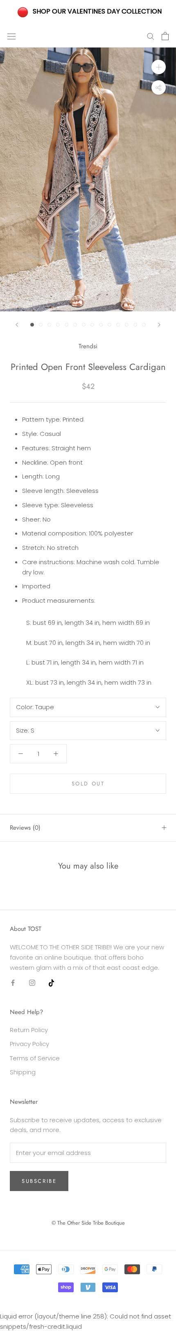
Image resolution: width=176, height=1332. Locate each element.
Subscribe (39, 1181)
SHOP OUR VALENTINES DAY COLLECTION (97, 11)
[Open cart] (165, 36)
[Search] (150, 35)
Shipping (23, 1072)
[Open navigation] (11, 36)
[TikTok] (51, 982)
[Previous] (17, 325)
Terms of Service (35, 1058)
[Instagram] (32, 982)
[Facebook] (13, 982)
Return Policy (29, 1030)
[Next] (159, 325)
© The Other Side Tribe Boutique (88, 1223)
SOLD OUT (88, 783)
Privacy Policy (29, 1043)
